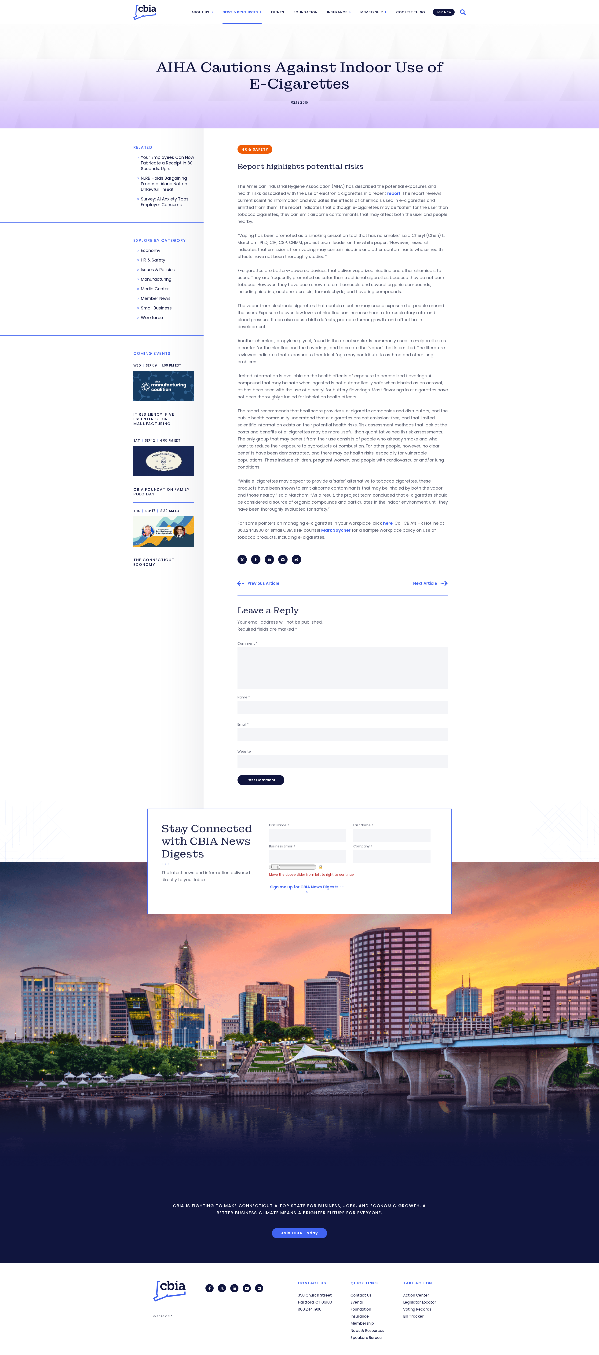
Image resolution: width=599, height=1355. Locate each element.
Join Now (443, 12)
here (388, 523)
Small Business (156, 308)
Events (277, 12)
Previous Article (263, 583)
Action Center (416, 1295)
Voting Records (417, 1309)
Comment (247, 643)
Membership (371, 12)
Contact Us (361, 1295)
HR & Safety (153, 260)
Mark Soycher (336, 530)
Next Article (425, 583)
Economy (150, 250)
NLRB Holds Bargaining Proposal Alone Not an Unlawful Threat (164, 183)
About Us (200, 12)
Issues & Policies (158, 269)
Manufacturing (156, 279)
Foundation (306, 12)
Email (243, 724)
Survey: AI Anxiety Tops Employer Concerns (165, 201)
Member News (156, 298)
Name (243, 697)
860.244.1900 (309, 1309)
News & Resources (240, 12)
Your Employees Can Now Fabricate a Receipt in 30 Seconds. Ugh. (167, 163)
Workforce (152, 317)
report (394, 193)
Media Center (155, 289)
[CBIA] (144, 12)
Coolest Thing (410, 12)
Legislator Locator (419, 1302)
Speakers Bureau (366, 1337)
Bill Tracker (413, 1316)
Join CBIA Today (299, 1233)
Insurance (337, 12)
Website (244, 751)
